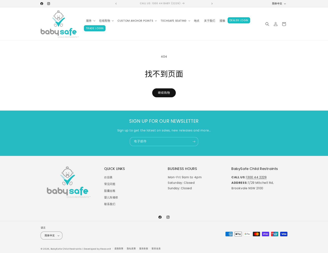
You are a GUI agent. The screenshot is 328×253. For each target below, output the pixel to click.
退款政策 (118, 248)
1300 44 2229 (256, 177)
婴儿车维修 (111, 197)
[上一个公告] (116, 3)
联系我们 (109, 204)
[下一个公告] (212, 3)
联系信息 (156, 248)
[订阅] (194, 141)
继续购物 (164, 93)
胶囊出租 (109, 191)
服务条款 (143, 248)
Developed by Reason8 (97, 248)
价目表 (108, 177)
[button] (90, 21)
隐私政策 (131, 248)
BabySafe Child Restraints (66, 248)
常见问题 (109, 184)
